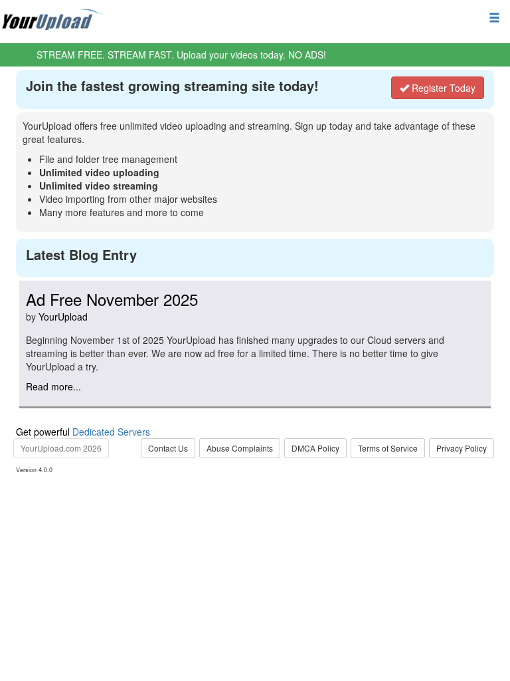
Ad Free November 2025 (112, 299)
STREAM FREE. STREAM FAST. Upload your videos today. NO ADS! (181, 54)
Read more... (53, 386)
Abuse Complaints (240, 448)
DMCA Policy (315, 448)
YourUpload (63, 316)
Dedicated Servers (111, 431)
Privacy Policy (461, 448)
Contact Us (168, 448)
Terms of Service (388, 448)
